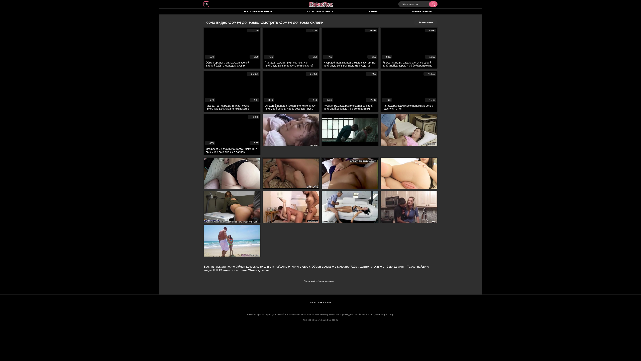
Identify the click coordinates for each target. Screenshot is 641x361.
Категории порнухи (320, 11)
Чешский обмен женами (319, 281)
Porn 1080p (332, 320)
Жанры (373, 11)
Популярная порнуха (258, 11)
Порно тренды (422, 11)
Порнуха (209, 11)
